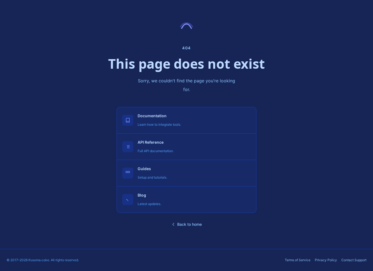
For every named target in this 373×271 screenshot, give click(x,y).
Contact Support (353, 260)
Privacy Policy (326, 260)
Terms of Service (297, 260)
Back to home (189, 224)
